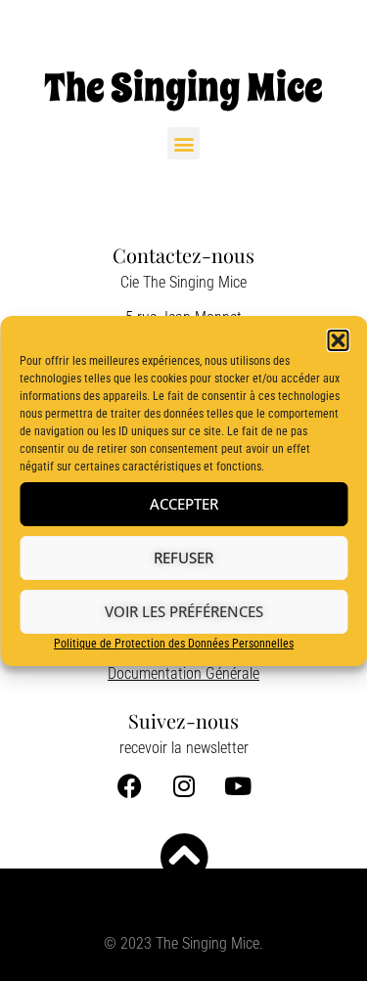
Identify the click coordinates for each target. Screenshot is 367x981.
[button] (337, 340)
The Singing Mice (183, 87)
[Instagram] (184, 785)
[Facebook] (130, 785)
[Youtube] (237, 785)
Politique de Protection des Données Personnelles (174, 643)
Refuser (183, 557)
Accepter (184, 503)
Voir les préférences (184, 611)
